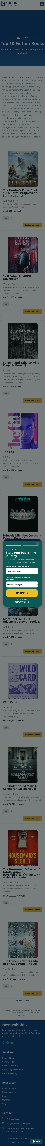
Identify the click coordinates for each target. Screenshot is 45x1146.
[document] (22, 573)
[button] (37, 544)
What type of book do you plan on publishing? (18, 578)
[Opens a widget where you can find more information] (36, 1142)
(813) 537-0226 (22, 602)
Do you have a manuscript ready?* (18, 566)
